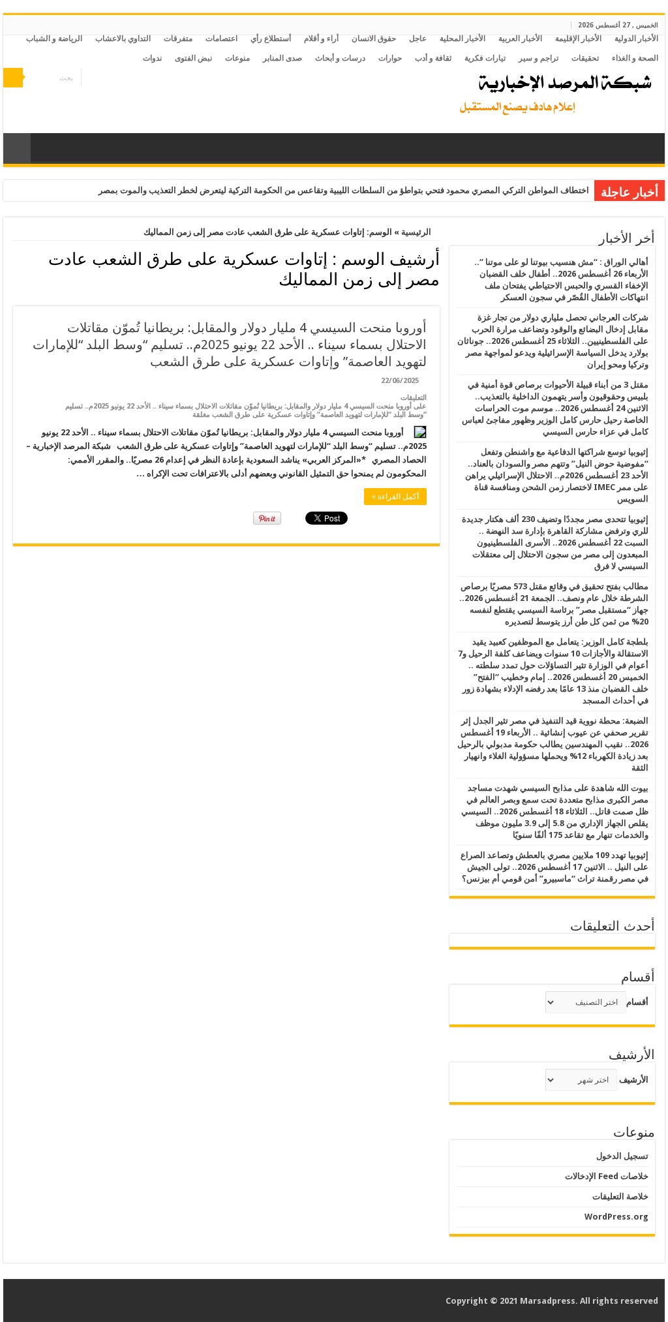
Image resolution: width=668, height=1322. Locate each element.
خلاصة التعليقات (620, 1196)
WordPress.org (616, 1217)
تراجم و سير (538, 58)
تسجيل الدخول (622, 1156)
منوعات (237, 58)
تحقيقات (585, 58)
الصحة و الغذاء (635, 58)
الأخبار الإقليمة (578, 38)
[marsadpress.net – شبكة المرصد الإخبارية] (553, 91)
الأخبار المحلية (462, 38)
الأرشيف (633, 1079)
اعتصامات (221, 38)
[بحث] (13, 77)
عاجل (418, 38)
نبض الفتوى (193, 58)
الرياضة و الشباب (54, 38)
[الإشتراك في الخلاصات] (16, 299)
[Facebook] (116, 78)
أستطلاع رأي (270, 38)
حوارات (390, 58)
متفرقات (178, 38)
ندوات (152, 58)
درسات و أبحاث (340, 58)
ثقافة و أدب (433, 58)
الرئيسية (417, 232)
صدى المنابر (282, 58)
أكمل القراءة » (395, 496)
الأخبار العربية (520, 38)
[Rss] (128, 78)
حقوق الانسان (374, 38)
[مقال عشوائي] (17, 148)
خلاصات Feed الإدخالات (606, 1176)
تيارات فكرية (485, 58)
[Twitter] (103, 78)
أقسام (637, 1002)
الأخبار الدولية (636, 38)
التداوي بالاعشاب (123, 38)
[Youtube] (91, 78)
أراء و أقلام (321, 38)
